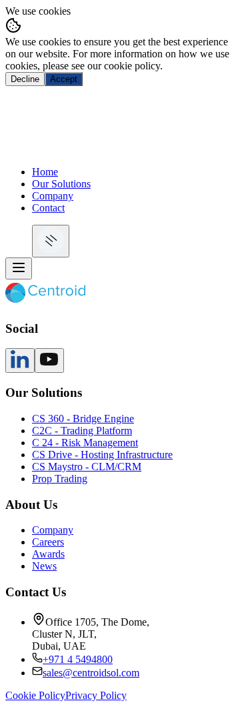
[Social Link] (20, 365)
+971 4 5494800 (78, 659)
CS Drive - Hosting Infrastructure (102, 454)
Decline (25, 79)
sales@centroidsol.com (91, 672)
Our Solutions (61, 183)
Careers (48, 542)
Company (52, 195)
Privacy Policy (96, 695)
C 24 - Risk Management (85, 442)
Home (45, 171)
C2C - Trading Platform (82, 430)
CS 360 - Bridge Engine (83, 418)
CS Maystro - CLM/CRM (86, 466)
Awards (48, 554)
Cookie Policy (35, 695)
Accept (63, 79)
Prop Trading (59, 478)
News (44, 566)
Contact (48, 207)
